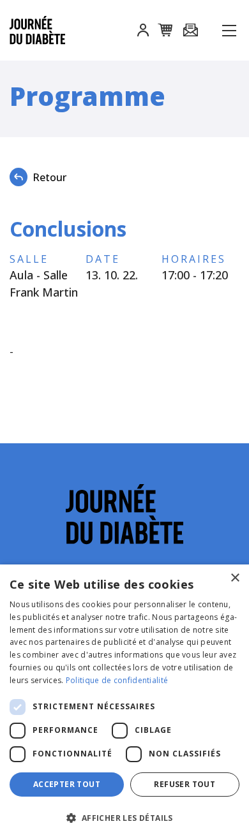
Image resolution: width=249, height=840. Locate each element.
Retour (49, 177)
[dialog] (124, 702)
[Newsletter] (190, 30)
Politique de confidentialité (117, 680)
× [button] (234, 578)
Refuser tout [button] (184, 784)
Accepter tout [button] (66, 784)
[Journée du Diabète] (42, 30)
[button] (143, 32)
